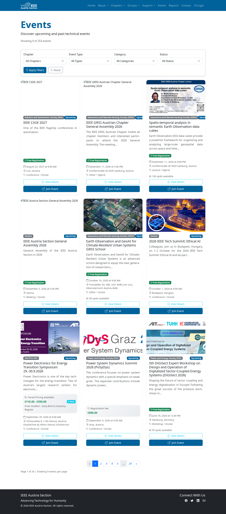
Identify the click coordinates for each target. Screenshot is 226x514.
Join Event (51, 189)
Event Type (76, 54)
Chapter (28, 54)
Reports (174, 5)
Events (162, 5)
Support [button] (147, 5)
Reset (57, 70)
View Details (52, 181)
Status (164, 54)
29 (130, 463)
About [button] (102, 5)
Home (91, 5)
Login (200, 5)
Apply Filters (36, 70)
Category (120, 54)
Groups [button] (133, 5)
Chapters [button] (117, 5)
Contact (186, 5)
